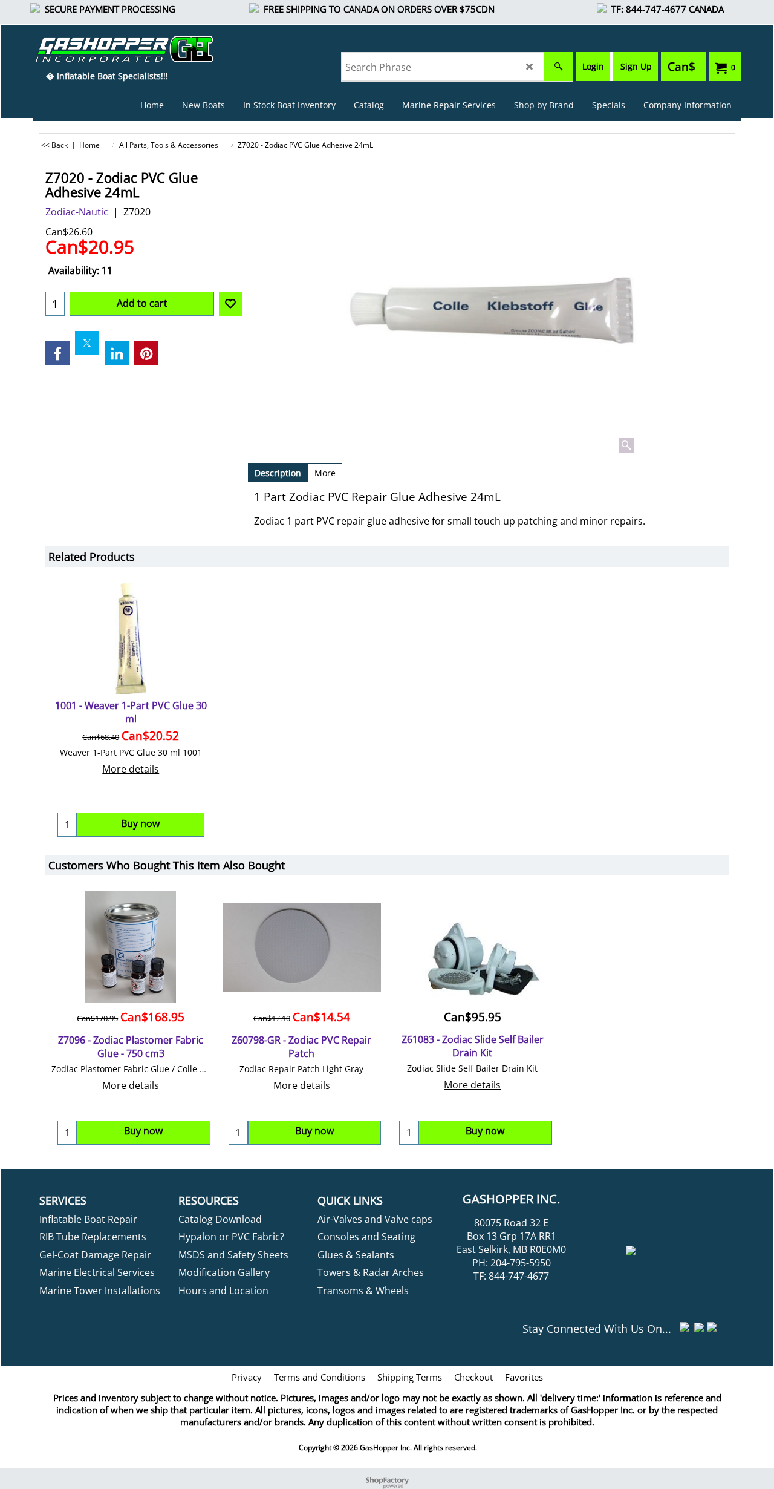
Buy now (143, 1130)
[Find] (558, 66)
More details (130, 769)
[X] (87, 343)
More (325, 473)
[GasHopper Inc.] (106, 49)
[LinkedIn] (117, 353)
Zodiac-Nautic (76, 211)
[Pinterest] (146, 353)
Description (278, 473)
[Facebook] (57, 353)
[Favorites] (230, 303)
